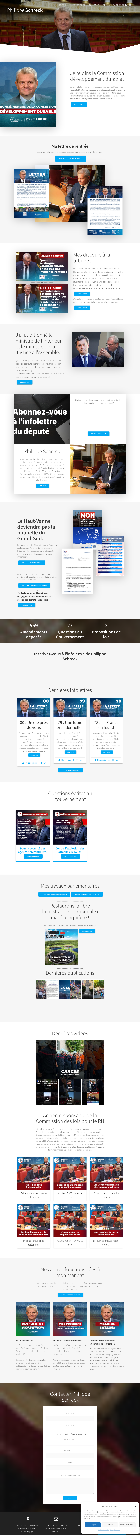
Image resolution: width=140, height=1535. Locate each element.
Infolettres (78, 5)
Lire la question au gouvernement (34, 585)
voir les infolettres (98, 433)
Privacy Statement (115, 1530)
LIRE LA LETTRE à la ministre (32, 562)
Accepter (92, 1525)
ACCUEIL (62, 5)
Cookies (127, 15)
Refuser (110, 1525)
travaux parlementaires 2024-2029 (54, 894)
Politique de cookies (103, 1530)
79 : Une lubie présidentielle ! (70, 725)
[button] (136, 1506)
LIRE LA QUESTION (33, 856)
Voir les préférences (127, 1525)
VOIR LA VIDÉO (82, 294)
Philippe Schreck (31, 763)
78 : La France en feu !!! (106, 725)
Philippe (25, 10)
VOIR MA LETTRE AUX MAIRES (70, 1295)
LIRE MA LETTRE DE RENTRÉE (70, 159)
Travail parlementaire (117, 5)
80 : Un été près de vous (34, 725)
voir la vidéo (79, 104)
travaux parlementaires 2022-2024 (86, 894)
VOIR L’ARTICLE (87, 931)
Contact (94, 5)
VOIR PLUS (42, 486)
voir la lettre (27, 605)
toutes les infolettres (70, 770)
